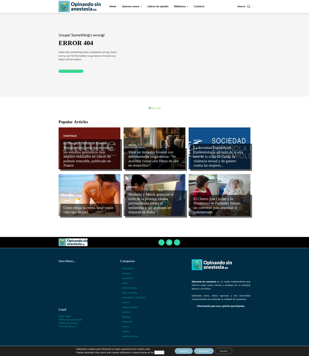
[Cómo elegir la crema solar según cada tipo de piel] (89, 195)
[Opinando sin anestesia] (74, 242)
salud (132, 145)
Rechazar (204, 351)
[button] (243, 6)
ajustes (159, 352)
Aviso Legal (64, 316)
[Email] (177, 242)
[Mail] (161, 242)
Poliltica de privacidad (70, 319)
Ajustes (223, 351)
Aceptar (184, 351)
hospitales (70, 136)
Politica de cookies (69, 323)
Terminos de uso (67, 326)
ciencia (132, 187)
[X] (169, 242)
